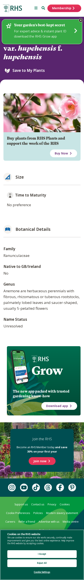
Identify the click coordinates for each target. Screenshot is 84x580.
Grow (47, 370)
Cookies (65, 504)
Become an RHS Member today (42, 449)
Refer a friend (27, 521)
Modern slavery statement (62, 513)
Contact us (37, 504)
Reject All (42, 563)
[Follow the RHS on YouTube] (24, 487)
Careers (10, 521)
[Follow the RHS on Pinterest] (72, 487)
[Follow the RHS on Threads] (48, 487)
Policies (38, 513)
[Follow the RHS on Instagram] (12, 487)
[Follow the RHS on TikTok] (36, 487)
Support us (21, 504)
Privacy (52, 504)
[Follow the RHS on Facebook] (60, 487)
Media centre (71, 521)
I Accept (42, 554)
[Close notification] (81, 20)
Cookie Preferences (18, 513)
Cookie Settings (42, 572)
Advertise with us (49, 521)
